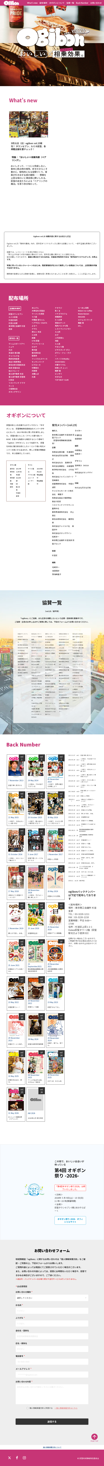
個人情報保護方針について (52, 1447)
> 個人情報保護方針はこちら (66, 1408)
